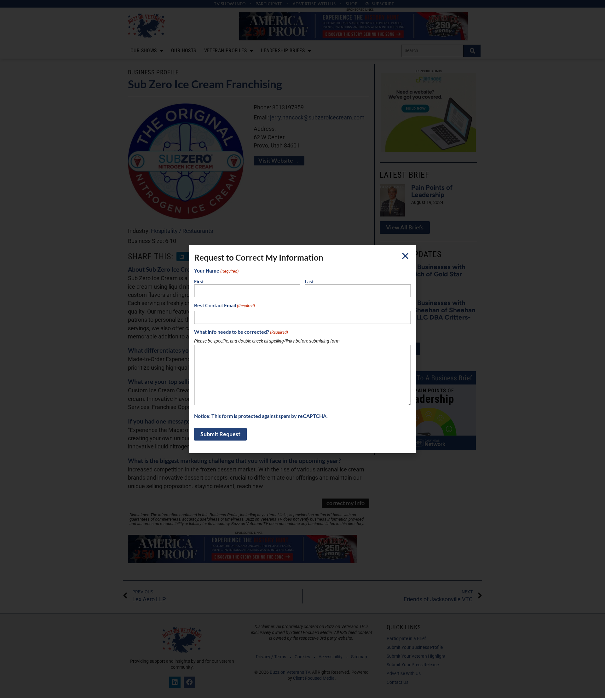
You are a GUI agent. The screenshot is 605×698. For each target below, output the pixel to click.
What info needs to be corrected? (241, 332)
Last (309, 281)
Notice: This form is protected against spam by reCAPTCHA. (261, 416)
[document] (302, 349)
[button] (405, 255)
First (199, 281)
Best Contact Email (224, 305)
